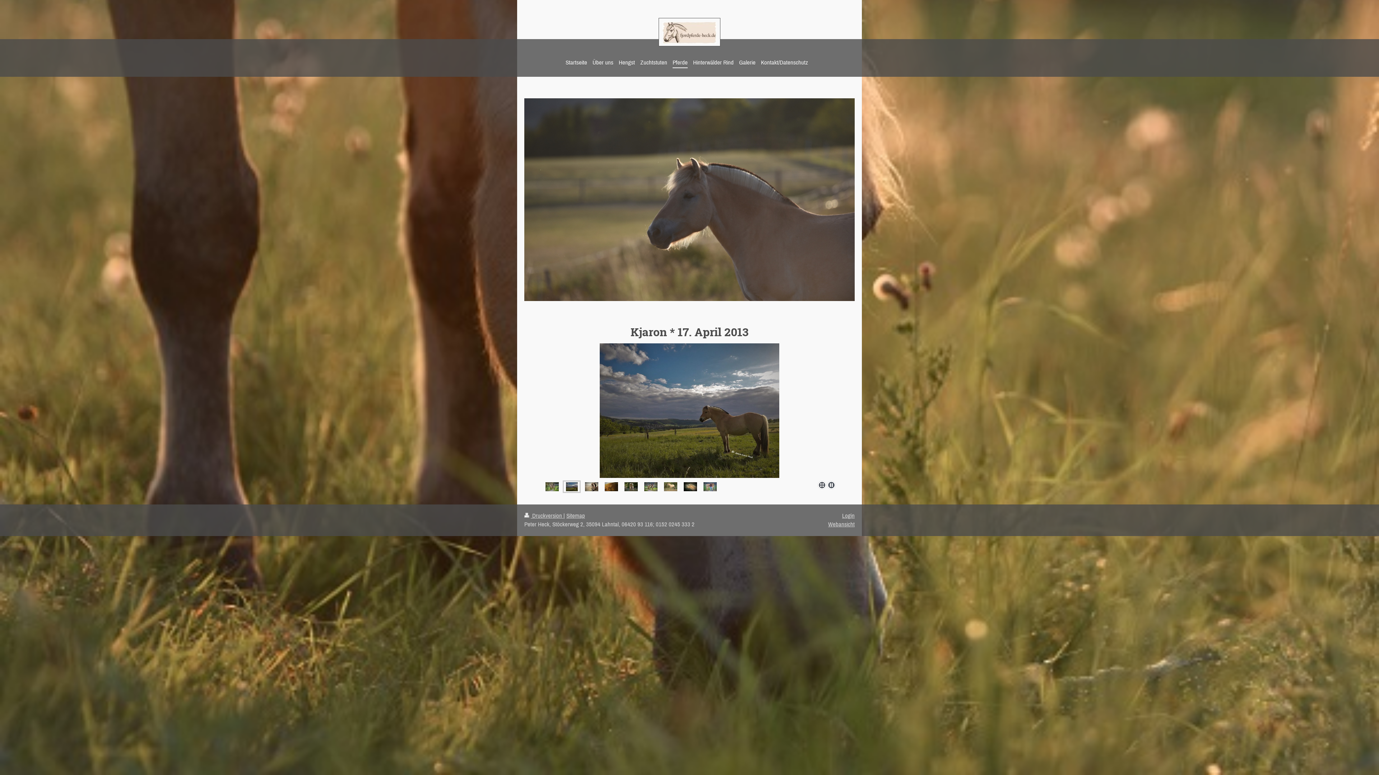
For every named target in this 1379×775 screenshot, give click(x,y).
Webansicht (841, 524)
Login (848, 515)
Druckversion (547, 515)
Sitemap (575, 515)
